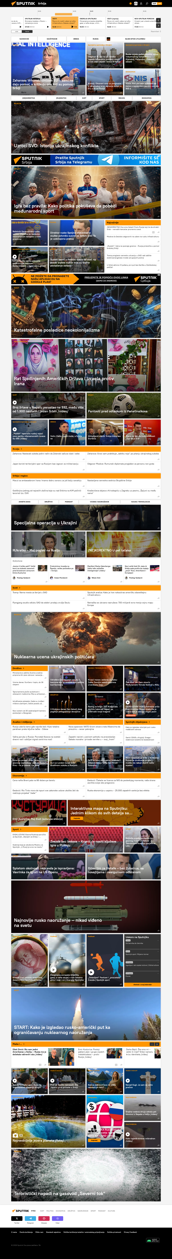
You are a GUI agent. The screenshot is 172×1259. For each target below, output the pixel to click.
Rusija (16, 449)
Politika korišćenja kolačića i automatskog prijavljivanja (84, 1232)
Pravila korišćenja (26, 1232)
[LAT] (159, 3)
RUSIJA (15, 45)
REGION (129, 695)
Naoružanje (83, 1211)
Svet (15, 587)
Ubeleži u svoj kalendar (142, 984)
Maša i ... (17, 1044)
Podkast (16, 937)
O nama (14, 1232)
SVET (16, 288)
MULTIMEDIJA (21, 341)
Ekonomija (18, 775)
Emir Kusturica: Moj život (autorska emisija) (39, 813)
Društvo (17, 668)
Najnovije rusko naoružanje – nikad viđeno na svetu (86, 906)
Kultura (111, 1211)
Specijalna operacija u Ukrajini (100, 45)
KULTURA (129, 668)
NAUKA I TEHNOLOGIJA (97, 668)
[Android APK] (153, 1240)
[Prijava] (141, 3)
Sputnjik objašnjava (136, 722)
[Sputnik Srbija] (24, 6)
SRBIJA (53, 249)
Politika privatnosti (114, 1232)
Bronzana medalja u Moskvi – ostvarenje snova (36, 22)
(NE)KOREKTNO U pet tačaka (124, 544)
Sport (16, 829)
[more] (83, 92)
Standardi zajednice (53, 1232)
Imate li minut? (18, 1071)
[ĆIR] (154, 3)
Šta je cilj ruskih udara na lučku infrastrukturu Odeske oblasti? (64, 22)
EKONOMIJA (130, 72)
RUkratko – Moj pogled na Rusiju (48, 544)
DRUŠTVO (54, 668)
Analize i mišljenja (22, 722)
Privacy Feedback (130, 1232)
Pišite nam (39, 1232)
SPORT (17, 169)
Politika (49, 1211)
